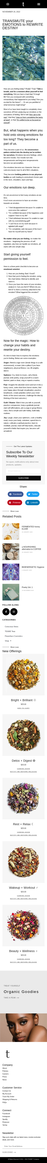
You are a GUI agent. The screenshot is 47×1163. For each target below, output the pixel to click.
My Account (6, 1094)
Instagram (6, 1116)
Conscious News (11, 627)
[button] (39, 4)
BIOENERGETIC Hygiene (33, 567)
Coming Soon (23, 768)
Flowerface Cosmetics (14, 636)
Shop (7, 641)
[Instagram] (13, 611)
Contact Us (6, 1091)
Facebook (6, 1113)
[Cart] (7, 4)
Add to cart (23, 708)
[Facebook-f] (6, 611)
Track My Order (8, 1096)
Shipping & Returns (9, 1099)
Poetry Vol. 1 (27, 587)
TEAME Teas (10, 631)
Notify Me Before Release (23, 771)
